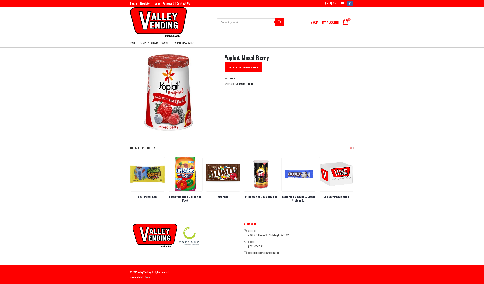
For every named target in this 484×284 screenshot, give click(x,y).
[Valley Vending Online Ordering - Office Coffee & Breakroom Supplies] (158, 22)
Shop (314, 22)
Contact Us (183, 3)
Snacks (241, 83)
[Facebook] (349, 3)
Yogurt (250, 83)
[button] (349, 148)
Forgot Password (163, 3)
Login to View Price (243, 67)
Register (145, 3)
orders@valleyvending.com (266, 253)
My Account (331, 22)
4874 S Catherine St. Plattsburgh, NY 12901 (268, 235)
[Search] (279, 22)
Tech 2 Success (145, 277)
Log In (134, 3)
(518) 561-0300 (335, 3)
